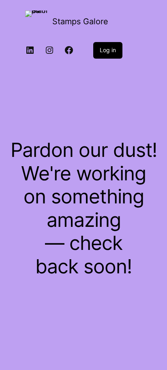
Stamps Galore (80, 21)
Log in (108, 50)
